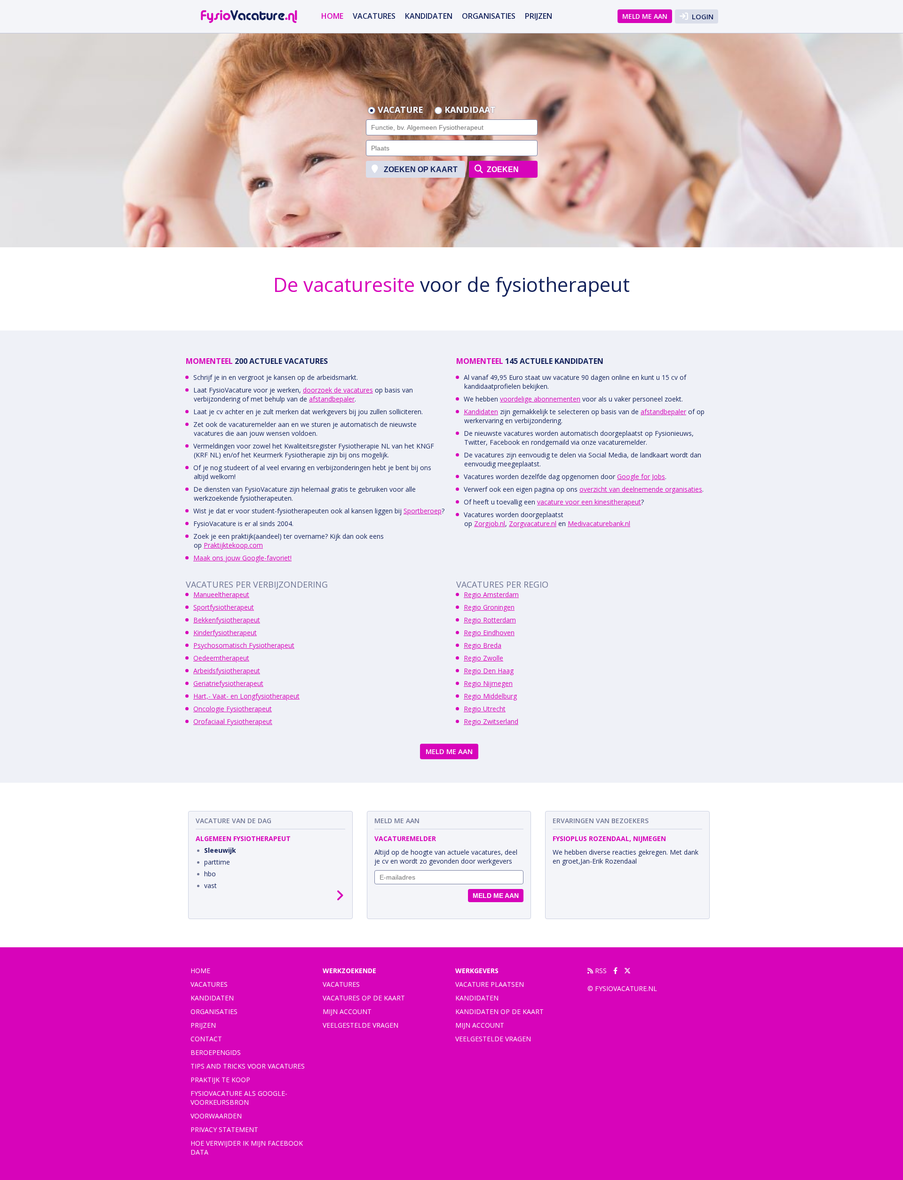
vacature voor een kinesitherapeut (589, 501)
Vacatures (341, 984)
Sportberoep (423, 510)
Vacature (400, 110)
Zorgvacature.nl (532, 523)
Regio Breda (482, 645)
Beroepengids (215, 1052)
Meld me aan (644, 16)
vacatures (374, 16)
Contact (206, 1038)
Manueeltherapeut (221, 594)
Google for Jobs (641, 476)
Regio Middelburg (490, 696)
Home (332, 16)
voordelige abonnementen (540, 398)
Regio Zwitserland (491, 721)
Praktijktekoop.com (233, 545)
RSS (600, 970)
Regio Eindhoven (489, 632)
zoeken (502, 169)
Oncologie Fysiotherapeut (232, 708)
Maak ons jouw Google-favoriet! (242, 557)
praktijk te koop (220, 1079)
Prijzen (538, 16)
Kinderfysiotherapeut (225, 632)
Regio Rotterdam (490, 619)
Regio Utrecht (485, 708)
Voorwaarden (216, 1115)
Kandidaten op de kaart (499, 1011)
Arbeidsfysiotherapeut (226, 670)
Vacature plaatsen (489, 984)
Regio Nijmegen (488, 683)
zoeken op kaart (420, 169)
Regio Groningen (489, 607)
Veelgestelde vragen (360, 1025)
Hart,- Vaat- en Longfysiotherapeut (246, 696)
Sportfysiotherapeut (223, 607)
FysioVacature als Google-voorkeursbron (238, 1098)
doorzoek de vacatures (338, 389)
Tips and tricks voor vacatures (247, 1066)
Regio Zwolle (483, 657)
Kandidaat (470, 110)
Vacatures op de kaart (364, 997)
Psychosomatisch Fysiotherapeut (243, 645)
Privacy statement (224, 1129)
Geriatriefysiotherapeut (228, 683)
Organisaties (488, 16)
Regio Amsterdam (491, 594)
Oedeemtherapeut (221, 657)
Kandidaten (428, 16)
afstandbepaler (332, 398)
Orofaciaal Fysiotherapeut (232, 721)
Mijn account (347, 1011)
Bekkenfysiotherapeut (226, 619)
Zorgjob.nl (489, 523)
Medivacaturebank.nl (599, 523)
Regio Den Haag (489, 670)
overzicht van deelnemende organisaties (640, 489)
